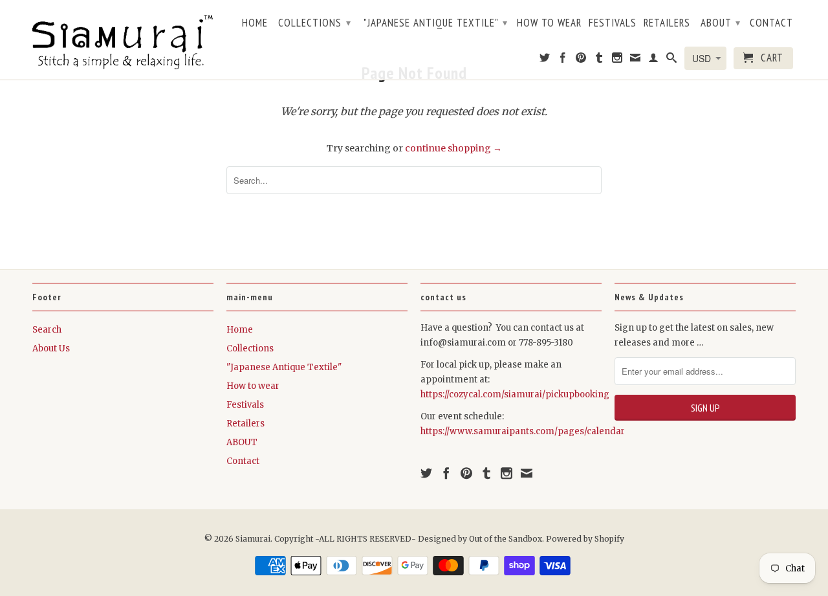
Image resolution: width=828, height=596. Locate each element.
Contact (771, 23)
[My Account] (653, 60)
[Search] (671, 60)
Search (46, 329)
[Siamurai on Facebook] (563, 60)
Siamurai (252, 539)
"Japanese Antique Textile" (436, 23)
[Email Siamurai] (635, 60)
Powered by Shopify (585, 539)
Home (255, 23)
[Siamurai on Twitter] (544, 60)
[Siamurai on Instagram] (617, 60)
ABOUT (721, 23)
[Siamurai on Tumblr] (599, 60)
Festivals (613, 23)
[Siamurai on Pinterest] (581, 60)
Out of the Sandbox (505, 539)
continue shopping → (453, 148)
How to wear (549, 23)
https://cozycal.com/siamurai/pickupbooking (514, 394)
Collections (314, 23)
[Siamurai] (122, 39)
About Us (51, 348)
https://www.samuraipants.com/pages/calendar (522, 431)
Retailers (667, 23)
